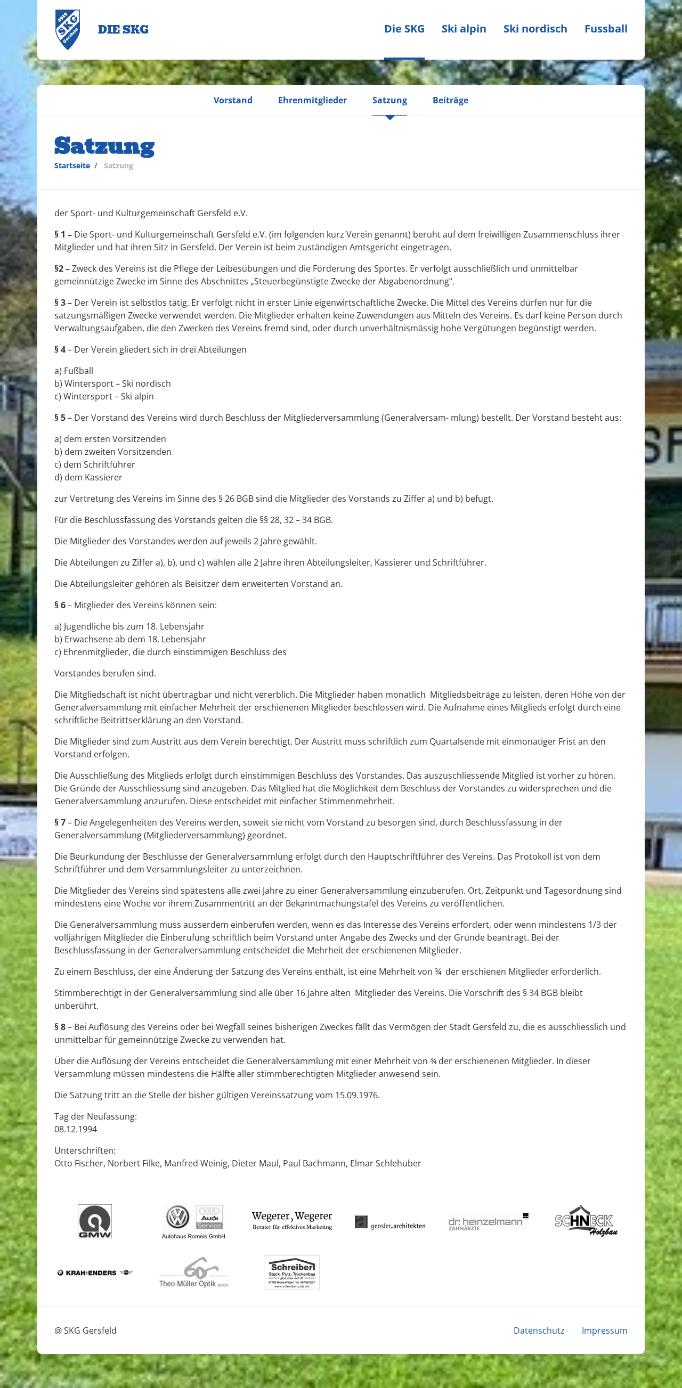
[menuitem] (404, 30)
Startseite (72, 165)
